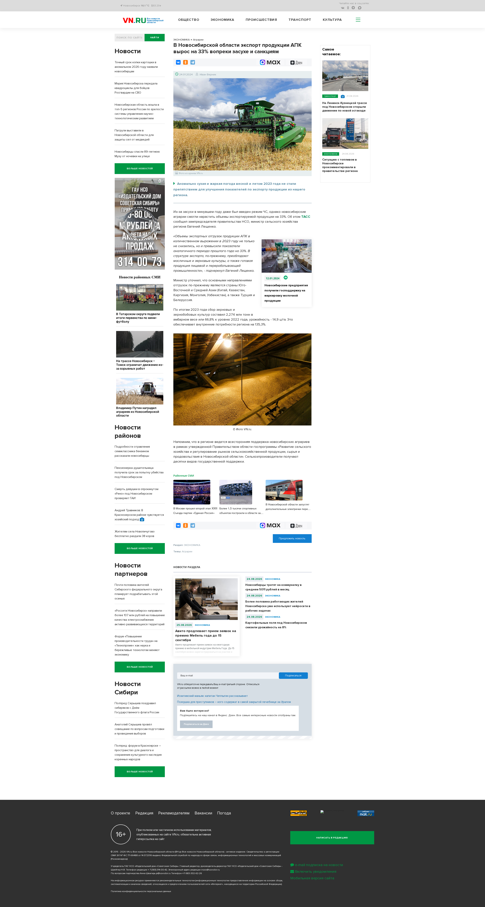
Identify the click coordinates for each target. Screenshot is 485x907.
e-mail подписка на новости (319, 865)
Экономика (222, 20)
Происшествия (261, 20)
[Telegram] (192, 62)
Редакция (144, 813)
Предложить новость (292, 538)
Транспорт (300, 20)
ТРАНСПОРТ (330, 96)
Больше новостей (140, 168)
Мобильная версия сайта (312, 878)
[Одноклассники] (185, 62)
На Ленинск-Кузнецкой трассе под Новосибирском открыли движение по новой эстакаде (344, 106)
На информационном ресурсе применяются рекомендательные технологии (153, 880)
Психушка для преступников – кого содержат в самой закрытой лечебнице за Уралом (234, 702)
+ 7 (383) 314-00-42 (157, 869)
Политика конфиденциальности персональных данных (141, 891)
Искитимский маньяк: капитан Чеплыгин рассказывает (212, 696)
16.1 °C (145, 5)
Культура (332, 20)
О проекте (120, 813)
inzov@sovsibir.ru (210, 869)
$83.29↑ (156, 5)
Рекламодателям (173, 813)
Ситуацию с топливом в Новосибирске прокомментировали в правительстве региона (340, 165)
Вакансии (203, 813)
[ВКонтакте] (178, 62)
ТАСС (305, 217)
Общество (188, 20)
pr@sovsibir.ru (163, 873)
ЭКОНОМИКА (202, 625)
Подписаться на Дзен (196, 724)
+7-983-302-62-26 (192, 873)
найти (154, 37)
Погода (224, 813)
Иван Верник (208, 74)
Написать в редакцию (332, 837)
